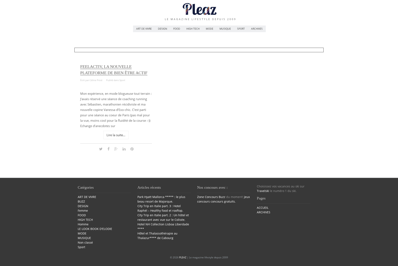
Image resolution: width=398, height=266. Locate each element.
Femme (83, 211)
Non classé (85, 242)
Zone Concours (207, 197)
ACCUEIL (262, 208)
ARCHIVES (257, 28)
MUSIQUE (225, 28)
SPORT (241, 28)
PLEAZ (182, 257)
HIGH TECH (193, 28)
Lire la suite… (116, 135)
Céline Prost (96, 80)
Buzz (222, 197)
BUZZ (81, 201)
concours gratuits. (223, 201)
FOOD (176, 28)
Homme (83, 224)
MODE (209, 28)
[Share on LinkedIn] (124, 148)
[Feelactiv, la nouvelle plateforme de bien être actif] (100, 148)
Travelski (263, 191)
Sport (122, 80)
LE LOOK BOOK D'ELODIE (95, 229)
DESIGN (162, 28)
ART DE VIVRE (144, 28)
